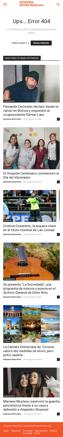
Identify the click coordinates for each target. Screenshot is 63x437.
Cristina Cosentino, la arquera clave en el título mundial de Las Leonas (29, 228)
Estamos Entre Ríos (12, 119)
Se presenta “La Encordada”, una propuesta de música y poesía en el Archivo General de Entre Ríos (29, 289)
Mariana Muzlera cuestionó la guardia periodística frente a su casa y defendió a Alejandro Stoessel (31, 405)
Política (7, 341)
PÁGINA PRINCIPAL (41, 43)
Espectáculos (9, 101)
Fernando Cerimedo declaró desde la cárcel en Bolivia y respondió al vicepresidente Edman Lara (30, 111)
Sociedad (8, 168)
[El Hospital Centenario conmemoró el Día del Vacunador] (31, 148)
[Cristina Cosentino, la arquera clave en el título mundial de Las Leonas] (31, 206)
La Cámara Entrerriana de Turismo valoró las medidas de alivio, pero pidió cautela (28, 351)
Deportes (8, 220)
